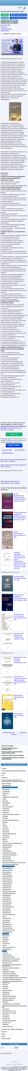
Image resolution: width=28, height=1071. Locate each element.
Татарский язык (7, 885)
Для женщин (6, 992)
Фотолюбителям (7, 955)
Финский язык (6, 920)
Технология (6, 808)
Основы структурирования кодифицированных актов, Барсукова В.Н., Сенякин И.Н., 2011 (20, 497)
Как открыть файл (6, 25)
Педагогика (6, 812)
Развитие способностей (9, 996)
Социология (6, 810)
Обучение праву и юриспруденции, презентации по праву (12, 752)
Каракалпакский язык (8, 930)
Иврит (4, 916)
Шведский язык (7, 910)
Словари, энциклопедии (9, 1020)
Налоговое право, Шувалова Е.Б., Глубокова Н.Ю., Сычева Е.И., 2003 (19, 636)
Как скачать (4, 27)
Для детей (5, 804)
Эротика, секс (6, 1018)
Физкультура (6, 837)
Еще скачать (4, 17)
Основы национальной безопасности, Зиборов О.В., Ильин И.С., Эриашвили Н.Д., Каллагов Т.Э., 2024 (20, 516)
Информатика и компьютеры (11, 797)
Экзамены (4, 777)
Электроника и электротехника (11, 958)
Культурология (7, 856)
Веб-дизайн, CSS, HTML (9, 1013)
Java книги (5, 988)
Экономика (6, 939)
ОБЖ (4, 824)
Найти (3, 1036)
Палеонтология (7, 847)
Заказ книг (5, 986)
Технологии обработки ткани (10, 975)
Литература (6, 793)
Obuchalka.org (6, 1066)
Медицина (5, 1002)
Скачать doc (14, 434)
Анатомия (5, 816)
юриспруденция (5, 483)
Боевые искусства (8, 1026)
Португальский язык (8, 906)
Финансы (5, 941)
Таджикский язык (7, 931)
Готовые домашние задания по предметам (13, 770)
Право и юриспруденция (9, 833)
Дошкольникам (7, 785)
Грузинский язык (7, 924)
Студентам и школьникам (10, 854)
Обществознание (7, 845)
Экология (5, 841)
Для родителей (7, 858)
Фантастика (6, 1009)
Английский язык (7, 868)
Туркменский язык (8, 928)
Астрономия (6, 835)
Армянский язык (7, 883)
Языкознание (6, 922)
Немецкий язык (7, 874)
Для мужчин (6, 1014)
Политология (6, 802)
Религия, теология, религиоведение (12, 843)
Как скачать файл (7, 450)
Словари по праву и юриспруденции (13, 755)
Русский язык (6, 791)
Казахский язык (7, 899)
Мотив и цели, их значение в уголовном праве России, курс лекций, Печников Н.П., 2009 (20, 680)
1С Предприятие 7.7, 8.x (9, 1011)
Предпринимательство (9, 947)
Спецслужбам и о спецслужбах (11, 1003)
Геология (5, 984)
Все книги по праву (7, 745)
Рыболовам (6, 1016)
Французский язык (8, 870)
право (12, 483)
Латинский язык (7, 878)
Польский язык (7, 905)
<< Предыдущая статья (8, 732)
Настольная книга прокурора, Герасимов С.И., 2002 (20, 578)
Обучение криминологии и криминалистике (10, 748)
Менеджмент (6, 935)
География (6, 849)
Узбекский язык (7, 887)
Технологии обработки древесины (12, 979)
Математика (6, 789)
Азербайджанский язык (9, 893)
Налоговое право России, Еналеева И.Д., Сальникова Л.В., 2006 (20, 617)
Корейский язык (7, 889)
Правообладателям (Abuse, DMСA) (6, 29)
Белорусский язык (8, 881)
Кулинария (6, 1024)
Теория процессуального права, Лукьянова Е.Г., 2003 (20, 534)
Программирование (8, 1000)
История (5, 826)
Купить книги (14, 445)
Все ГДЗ (4, 773)
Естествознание (7, 851)
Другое (4, 1033)
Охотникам (6, 969)
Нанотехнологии (7, 962)
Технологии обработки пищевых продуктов (14, 977)
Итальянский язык (8, 876)
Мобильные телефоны (9, 971)
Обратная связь (6, 1038)
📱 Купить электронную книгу (18, 17)
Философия (6, 831)
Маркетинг (5, 937)
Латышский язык (7, 903)
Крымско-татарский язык (9, 891)
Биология (5, 800)
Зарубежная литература (9, 852)
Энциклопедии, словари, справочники (12, 1029)
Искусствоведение (8, 806)
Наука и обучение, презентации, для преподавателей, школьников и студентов (13, 780)
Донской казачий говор (9, 914)
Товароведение (7, 949)
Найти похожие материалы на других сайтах (9, 21)
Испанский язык (7, 872)
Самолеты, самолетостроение (11, 967)
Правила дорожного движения (11, 814)
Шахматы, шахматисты (9, 998)
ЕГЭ (3, 775)
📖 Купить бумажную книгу (18, 14)
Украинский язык (7, 879)
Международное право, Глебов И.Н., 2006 (19, 715)
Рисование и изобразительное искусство (14, 862)
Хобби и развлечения (8, 957)
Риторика (5, 822)
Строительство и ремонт (9, 973)
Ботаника (5, 818)
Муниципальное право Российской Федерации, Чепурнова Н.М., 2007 (20, 660)
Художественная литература (11, 820)
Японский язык (7, 912)
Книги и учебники (6, 783)
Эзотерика (5, 953)
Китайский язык (7, 918)
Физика (4, 795)
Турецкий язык (7, 897)
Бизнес (4, 945)
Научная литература (8, 860)
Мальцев (17, 483)
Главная (4, 768)
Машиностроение (7, 990)
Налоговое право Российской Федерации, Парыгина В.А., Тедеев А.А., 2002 (20, 597)
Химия (4, 799)
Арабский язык (7, 895)
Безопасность (6, 1022)
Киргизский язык (7, 926)
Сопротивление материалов (10, 864)
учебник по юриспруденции (11, 481)
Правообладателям (7, 453)
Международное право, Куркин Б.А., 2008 (19, 697)
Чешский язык (6, 908)
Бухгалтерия (6, 943)
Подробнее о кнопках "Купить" (12, 33)
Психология (6, 829)
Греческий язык (7, 901)
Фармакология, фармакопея (10, 960)
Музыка (5, 839)
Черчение (5, 827)
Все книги (4, 1031)
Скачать (5, 14)
